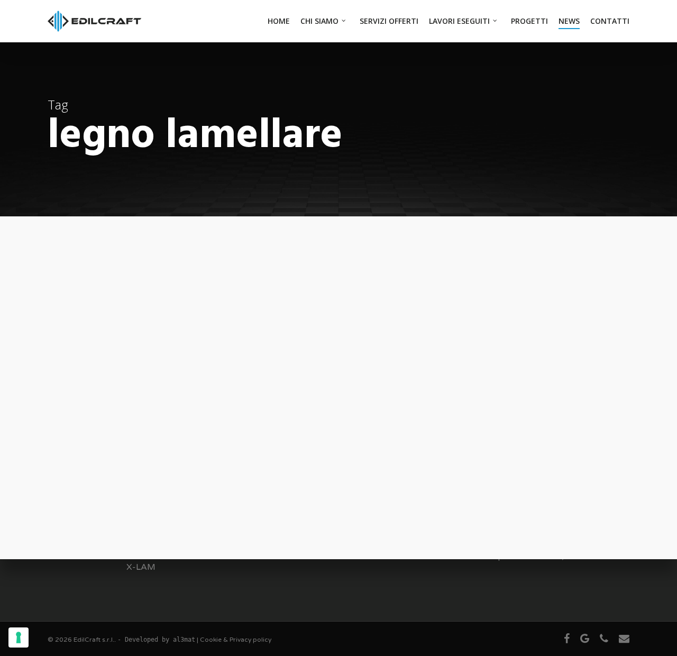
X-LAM (140, 567)
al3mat (184, 639)
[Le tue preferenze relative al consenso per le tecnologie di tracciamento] (18, 637)
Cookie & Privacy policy (235, 639)
